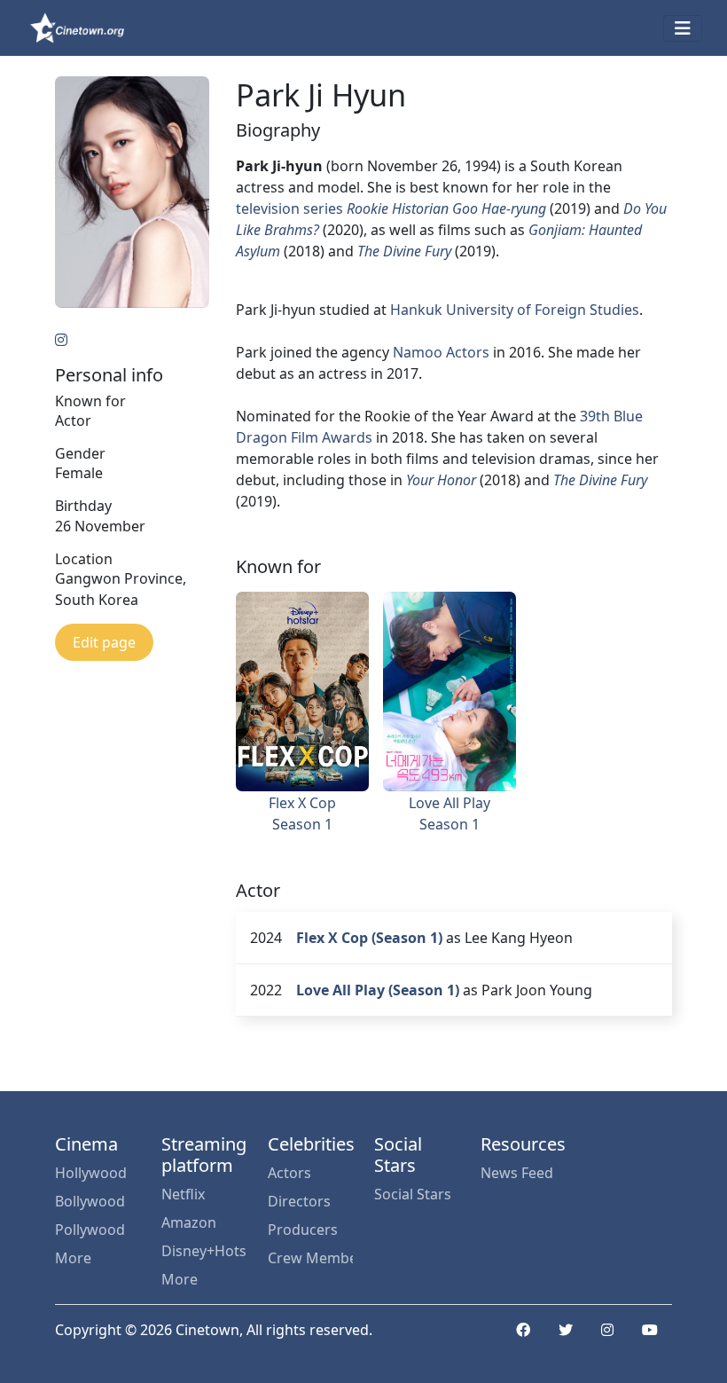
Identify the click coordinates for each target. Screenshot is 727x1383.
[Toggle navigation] (682, 28)
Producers (303, 1229)
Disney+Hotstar (203, 1251)
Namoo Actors (441, 352)
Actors (289, 1173)
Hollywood (91, 1173)
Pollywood (90, 1229)
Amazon (188, 1222)
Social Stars (412, 1194)
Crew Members (310, 1258)
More (73, 1258)
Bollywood (90, 1201)
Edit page (104, 642)
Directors (299, 1201)
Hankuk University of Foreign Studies (514, 309)
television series (289, 208)
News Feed (517, 1173)
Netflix (183, 1194)
